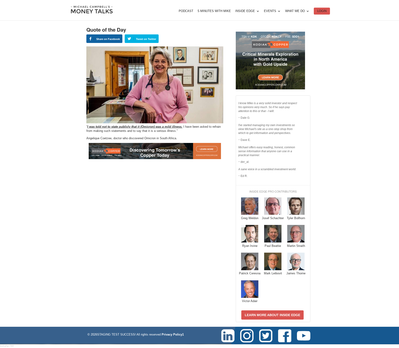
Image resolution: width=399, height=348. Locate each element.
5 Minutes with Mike (214, 11)
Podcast (186, 11)
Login (321, 11)
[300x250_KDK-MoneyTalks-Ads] (270, 88)
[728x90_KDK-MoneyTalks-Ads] (155, 158)
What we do (295, 11)
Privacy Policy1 (173, 334)
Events (270, 11)
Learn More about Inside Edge (272, 315)
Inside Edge (245, 11)
